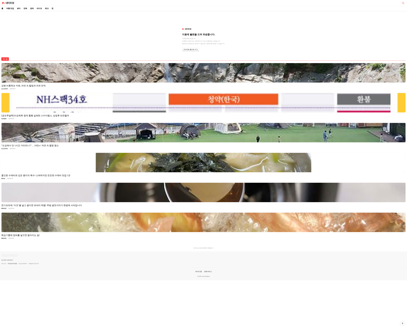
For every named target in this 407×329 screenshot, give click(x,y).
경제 (32, 8)
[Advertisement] (203, 18)
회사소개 (3, 263)
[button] (402, 323)
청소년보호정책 (23, 263)
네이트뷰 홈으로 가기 (191, 49)
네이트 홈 (198, 271)
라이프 (39, 8)
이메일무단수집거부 (33, 263)
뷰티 (19, 8)
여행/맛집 (10, 8)
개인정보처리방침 (12, 263)
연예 (25, 8)
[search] (403, 3)
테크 (47, 8)
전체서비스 (208, 271)
